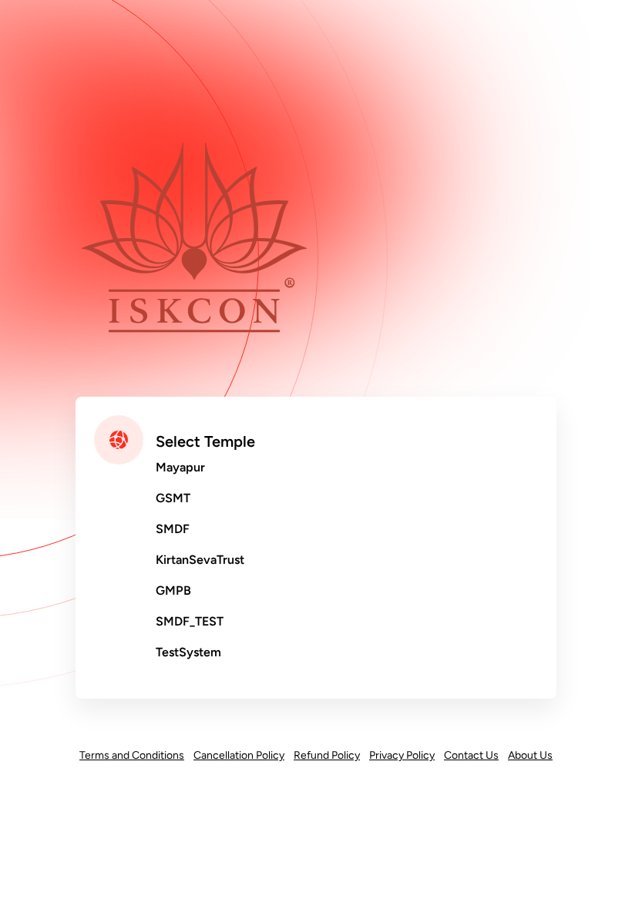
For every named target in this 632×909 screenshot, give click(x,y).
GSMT (173, 498)
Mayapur (180, 467)
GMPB (173, 590)
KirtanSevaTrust (200, 559)
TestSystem (188, 652)
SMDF (173, 529)
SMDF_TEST (190, 621)
